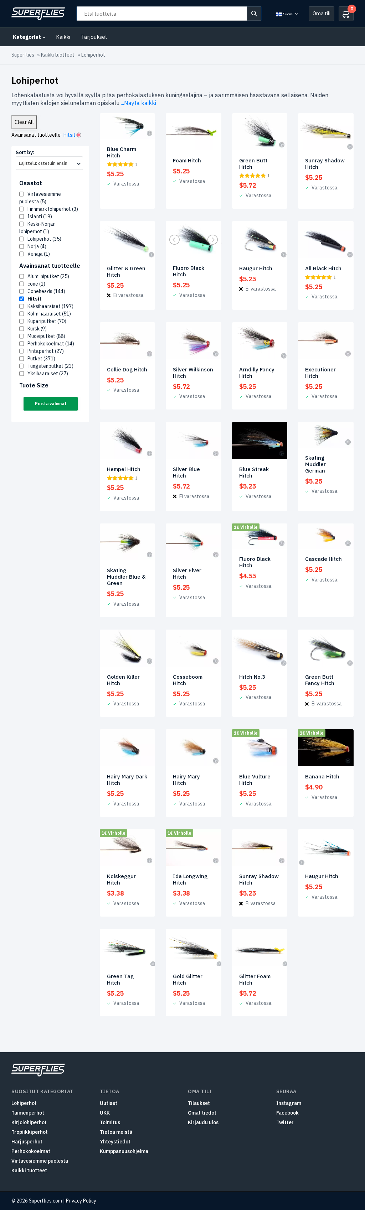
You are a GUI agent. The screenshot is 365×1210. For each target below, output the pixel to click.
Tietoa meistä (116, 1132)
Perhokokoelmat (50, 343)
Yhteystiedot (115, 1141)
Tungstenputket (50, 366)
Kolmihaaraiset (49, 314)
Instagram (288, 1103)
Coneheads (46, 291)
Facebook (287, 1113)
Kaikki (63, 36)
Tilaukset (199, 1103)
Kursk (37, 328)
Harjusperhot (26, 1141)
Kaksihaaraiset (50, 306)
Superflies (22, 55)
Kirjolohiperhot (29, 1122)
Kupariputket (46, 321)
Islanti (39, 216)
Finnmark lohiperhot (52, 209)
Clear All (24, 122)
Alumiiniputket (48, 276)
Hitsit (34, 299)
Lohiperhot (44, 239)
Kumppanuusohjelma (124, 1151)
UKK (105, 1113)
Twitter (285, 1122)
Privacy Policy (81, 1201)
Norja (36, 246)
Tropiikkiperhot (29, 1132)
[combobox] (49, 163)
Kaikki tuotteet (57, 55)
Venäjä (38, 254)
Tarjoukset (94, 36)
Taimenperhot (27, 1113)
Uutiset (108, 1103)
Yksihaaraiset (47, 373)
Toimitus (110, 1122)
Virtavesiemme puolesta (39, 1161)
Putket (41, 358)
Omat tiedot (202, 1113)
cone (36, 284)
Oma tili (321, 13)
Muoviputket (46, 336)
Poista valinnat (50, 403)
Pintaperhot (45, 351)
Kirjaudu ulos (203, 1122)
